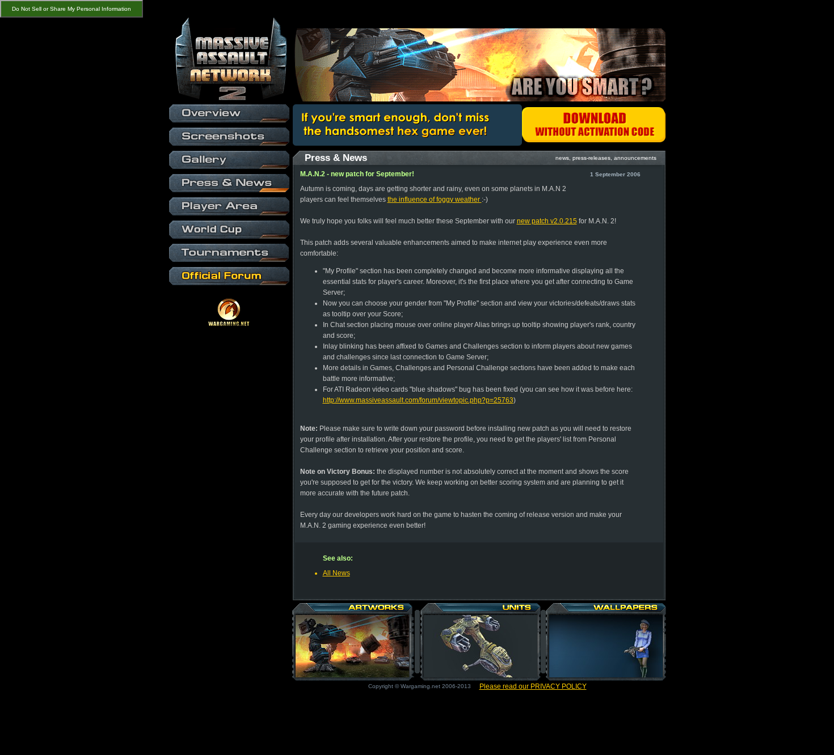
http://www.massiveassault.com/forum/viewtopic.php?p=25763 (418, 400)
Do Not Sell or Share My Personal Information (71, 9)
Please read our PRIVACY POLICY (533, 686)
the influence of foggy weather (434, 199)
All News (336, 573)
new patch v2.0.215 (547, 221)
